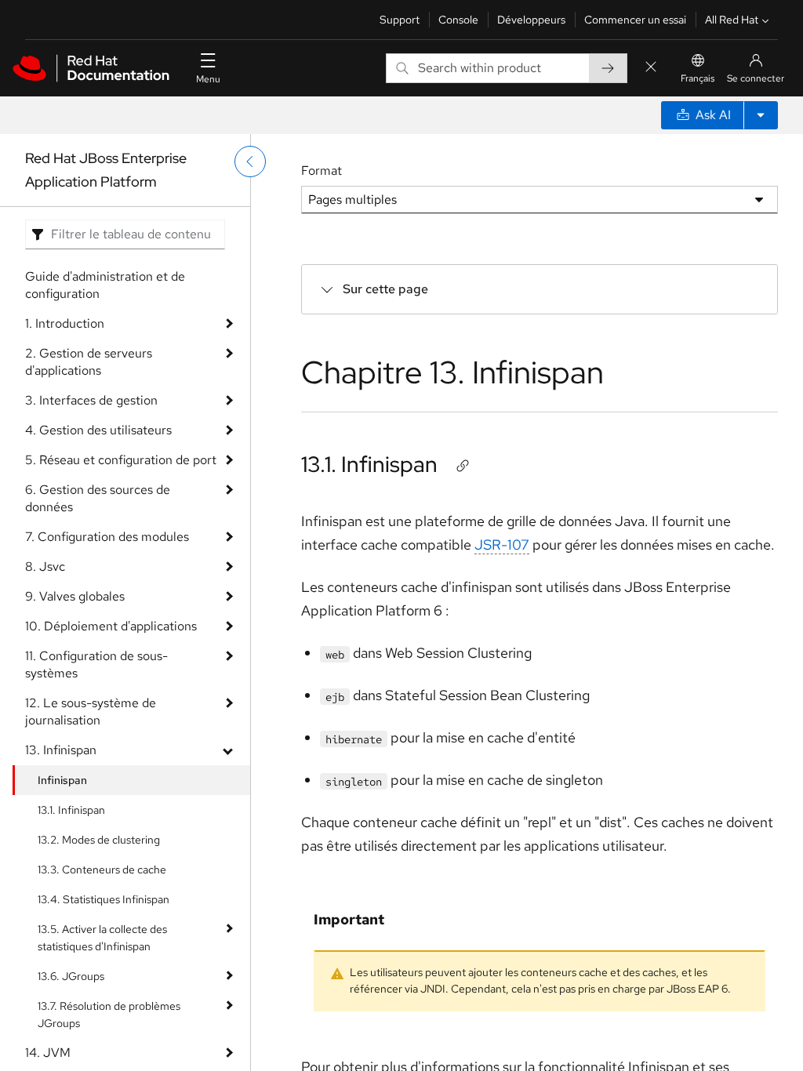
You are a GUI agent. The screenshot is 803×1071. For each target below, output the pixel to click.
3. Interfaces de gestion (91, 400)
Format (321, 170)
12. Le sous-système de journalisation (90, 711)
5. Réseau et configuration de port (120, 460)
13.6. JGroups (71, 976)
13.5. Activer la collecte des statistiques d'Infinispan (102, 937)
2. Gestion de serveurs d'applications (88, 362)
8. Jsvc (45, 566)
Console (458, 20)
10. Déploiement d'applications (111, 626)
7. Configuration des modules (107, 536)
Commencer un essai (635, 20)
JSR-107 (501, 545)
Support (400, 20)
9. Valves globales (75, 596)
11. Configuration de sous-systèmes (96, 664)
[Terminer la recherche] (651, 68)
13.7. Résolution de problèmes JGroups (109, 1014)
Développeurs (531, 20)
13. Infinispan (60, 750)
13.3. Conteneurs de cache (102, 869)
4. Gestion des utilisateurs (98, 430)
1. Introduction (64, 323)
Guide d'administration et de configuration (105, 285)
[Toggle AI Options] (760, 115)
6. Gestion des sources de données (97, 498)
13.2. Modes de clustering (99, 840)
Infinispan (62, 780)
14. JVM (48, 1052)
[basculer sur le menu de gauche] (250, 161)
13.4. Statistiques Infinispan (103, 899)
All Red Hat (731, 20)
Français (697, 78)
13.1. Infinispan (71, 810)
